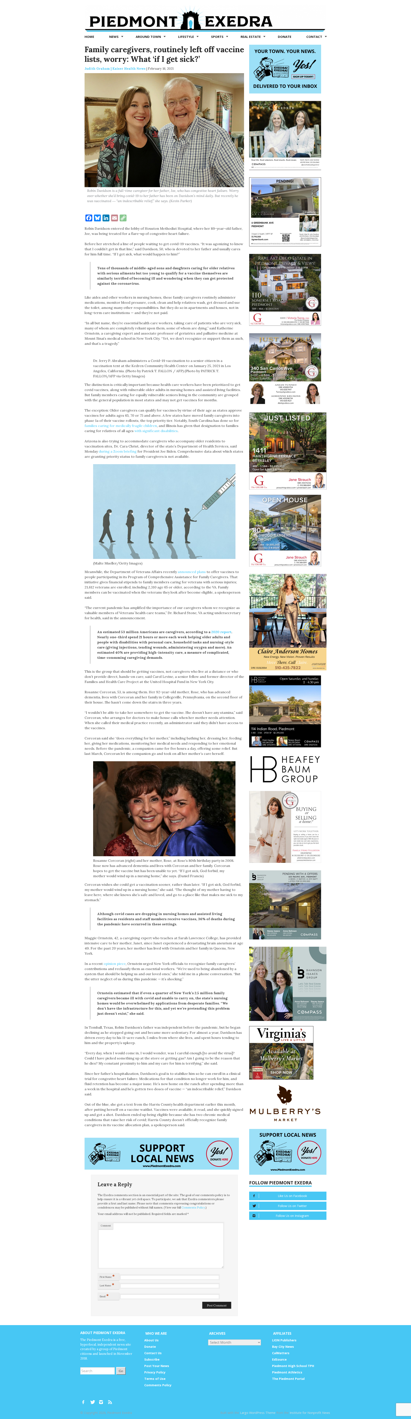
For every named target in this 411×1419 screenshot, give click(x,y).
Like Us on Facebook (292, 1196)
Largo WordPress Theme (257, 1413)
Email (104, 1296)
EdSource (279, 1359)
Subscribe (151, 1359)
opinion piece (115, 963)
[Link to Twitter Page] (93, 1400)
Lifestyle (186, 36)
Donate (284, 36)
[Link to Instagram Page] (102, 1400)
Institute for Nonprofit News (310, 1413)
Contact (314, 36)
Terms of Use (154, 1379)
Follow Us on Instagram (292, 1216)
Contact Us (153, 1353)
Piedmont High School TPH (293, 1366)
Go (121, 1371)
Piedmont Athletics (287, 1372)
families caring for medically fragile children (121, 426)
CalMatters (280, 1353)
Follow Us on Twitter (292, 1206)
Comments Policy (193, 1207)
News (114, 36)
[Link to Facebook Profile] (84, 1400)
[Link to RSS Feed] (110, 1400)
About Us (151, 1340)
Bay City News (283, 1347)
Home (89, 36)
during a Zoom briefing (118, 451)
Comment (106, 1225)
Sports (217, 36)
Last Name (107, 1285)
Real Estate (251, 36)
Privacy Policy (154, 1372)
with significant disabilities (156, 431)
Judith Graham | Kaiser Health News (115, 69)
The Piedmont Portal (288, 1379)
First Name (107, 1276)
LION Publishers (284, 1340)
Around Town (149, 36)
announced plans (192, 572)
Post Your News (156, 1366)
